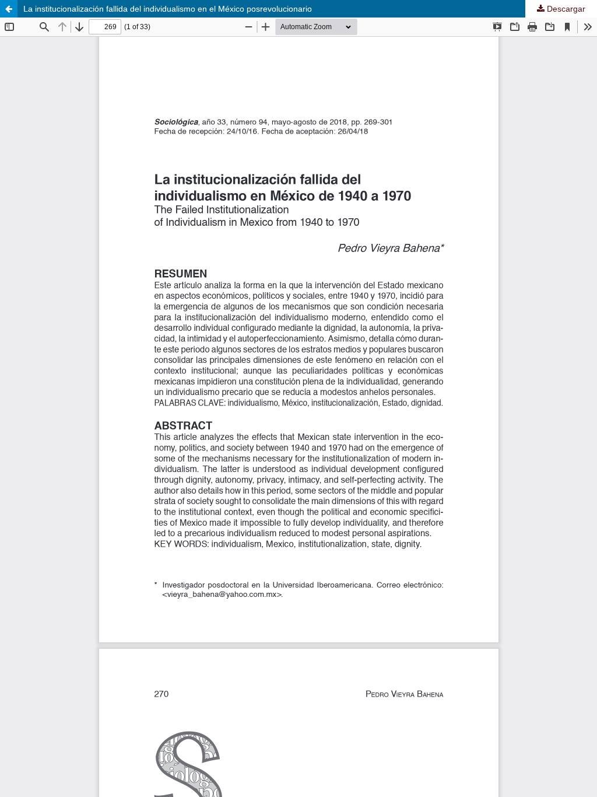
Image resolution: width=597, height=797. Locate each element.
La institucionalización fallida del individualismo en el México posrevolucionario (167, 8)
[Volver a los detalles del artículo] (8, 9)
